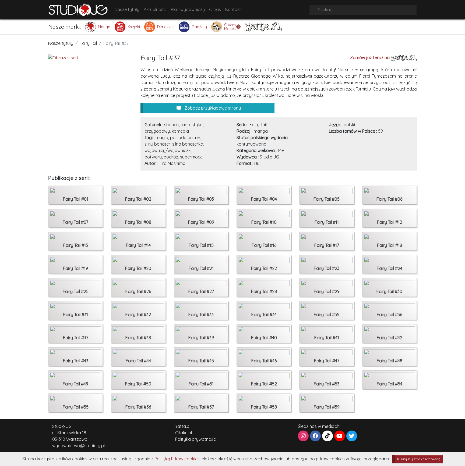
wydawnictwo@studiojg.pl (78, 445)
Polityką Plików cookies (177, 458)
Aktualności (155, 9)
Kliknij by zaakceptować (418, 459)
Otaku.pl (183, 432)
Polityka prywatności (196, 439)
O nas (215, 9)
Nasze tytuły (126, 9)
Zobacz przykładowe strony (212, 108)
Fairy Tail (88, 43)
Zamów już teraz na (370, 57)
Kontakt (233, 9)
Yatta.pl (182, 426)
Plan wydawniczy (188, 9)
